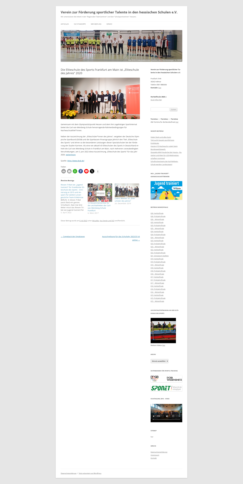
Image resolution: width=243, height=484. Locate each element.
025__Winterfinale (157, 228)
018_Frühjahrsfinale (158, 271)
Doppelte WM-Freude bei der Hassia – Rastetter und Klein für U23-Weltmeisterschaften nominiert (166, 155)
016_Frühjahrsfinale (158, 289)
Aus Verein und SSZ (107, 221)
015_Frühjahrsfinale (158, 298)
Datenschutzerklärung (159, 452)
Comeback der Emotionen (73, 236)
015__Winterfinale (157, 301)
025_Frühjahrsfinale (158, 225)
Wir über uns (96, 24)
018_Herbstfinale (157, 268)
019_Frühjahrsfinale (158, 262)
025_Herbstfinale (157, 222)
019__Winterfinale (157, 265)
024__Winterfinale (157, 237)
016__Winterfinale (157, 292)
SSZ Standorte (80, 24)
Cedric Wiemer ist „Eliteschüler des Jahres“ (125, 199)
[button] (63, 171)
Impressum (155, 455)
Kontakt (154, 458)
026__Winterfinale (157, 219)
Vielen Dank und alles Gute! (161, 137)
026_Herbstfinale (157, 213)
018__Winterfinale (157, 274)
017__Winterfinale (157, 283)
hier (159, 88)
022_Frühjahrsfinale (158, 253)
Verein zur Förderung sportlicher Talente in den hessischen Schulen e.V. (119, 12)
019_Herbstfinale (157, 259)
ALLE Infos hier (156, 100)
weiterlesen (71, 154)
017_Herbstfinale (157, 277)
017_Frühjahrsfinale (158, 280)
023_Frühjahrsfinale (158, 244)
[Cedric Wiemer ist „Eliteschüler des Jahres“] (127, 190)
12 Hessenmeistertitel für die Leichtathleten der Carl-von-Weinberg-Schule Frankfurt (99, 207)
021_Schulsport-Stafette (160, 256)
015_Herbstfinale (157, 295)
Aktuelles (65, 24)
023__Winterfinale (157, 247)
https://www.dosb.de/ (75, 161)
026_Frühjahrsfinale (158, 216)
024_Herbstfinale (157, 231)
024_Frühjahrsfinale (158, 234)
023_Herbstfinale (157, 240)
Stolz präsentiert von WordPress (90, 473)
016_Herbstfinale (157, 286)
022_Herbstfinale (157, 250)
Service (109, 24)
